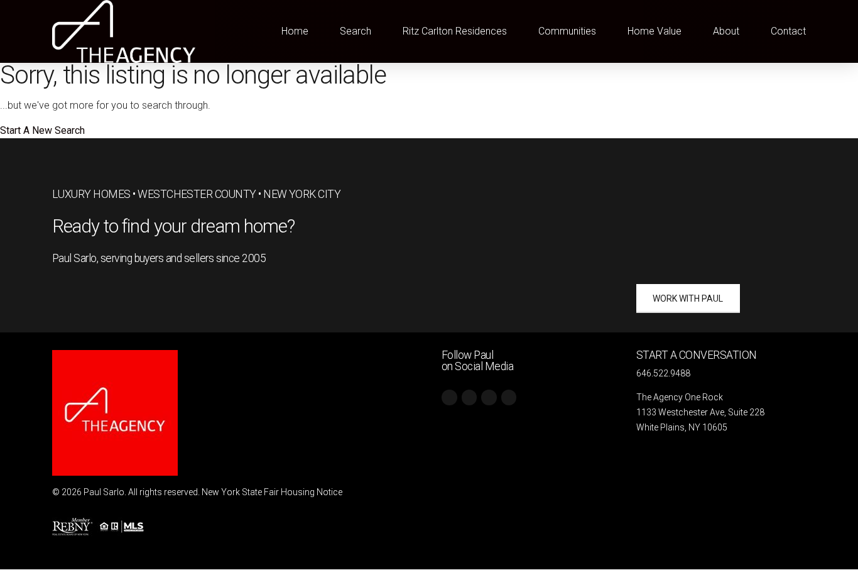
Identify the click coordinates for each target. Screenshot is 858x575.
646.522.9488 (663, 373)
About (726, 31)
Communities (567, 31)
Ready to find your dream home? (173, 226)
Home (294, 31)
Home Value (654, 31)
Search (355, 31)
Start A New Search (42, 130)
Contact (788, 31)
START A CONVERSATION (696, 355)
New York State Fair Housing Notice (272, 492)
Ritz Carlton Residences (455, 31)
